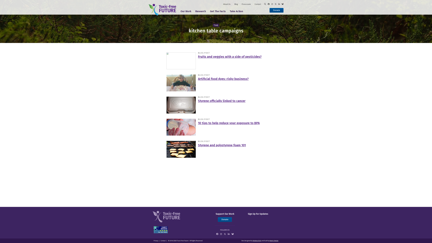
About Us (227, 4)
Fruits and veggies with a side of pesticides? (230, 56)
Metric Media (274, 241)
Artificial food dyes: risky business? (223, 79)
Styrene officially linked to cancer (221, 101)
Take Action (236, 11)
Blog (236, 4)
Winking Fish (257, 241)
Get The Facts (218, 11)
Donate (276, 10)
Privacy (156, 241)
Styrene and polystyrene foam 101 (222, 145)
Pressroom (246, 4)
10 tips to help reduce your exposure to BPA (229, 123)
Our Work (186, 11)
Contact (258, 4)
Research (200, 11)
